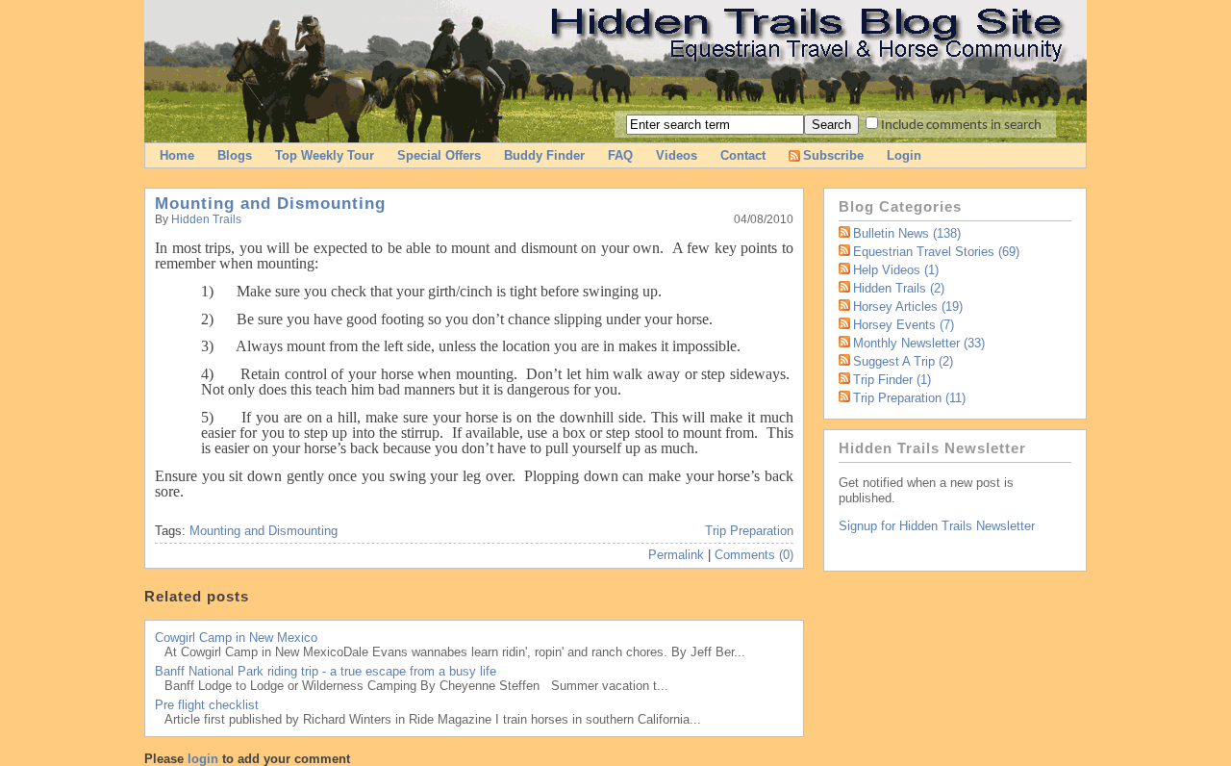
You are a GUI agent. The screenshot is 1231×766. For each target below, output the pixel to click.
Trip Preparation (749, 530)
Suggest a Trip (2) (903, 361)
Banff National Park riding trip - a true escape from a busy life (325, 671)
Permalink (676, 555)
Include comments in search (961, 125)
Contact (743, 155)
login (203, 759)
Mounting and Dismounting (270, 203)
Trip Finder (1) (892, 379)
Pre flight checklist (207, 705)
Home (177, 155)
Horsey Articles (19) (908, 306)
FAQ (620, 155)
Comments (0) (754, 555)
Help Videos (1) (896, 270)
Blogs (234, 155)
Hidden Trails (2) (898, 288)
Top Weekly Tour (324, 155)
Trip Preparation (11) (909, 398)
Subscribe (833, 155)
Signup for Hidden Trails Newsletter (937, 526)
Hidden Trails (206, 219)
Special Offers (439, 155)
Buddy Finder (544, 155)
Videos (676, 155)
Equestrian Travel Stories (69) (936, 251)
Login (904, 155)
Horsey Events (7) (903, 325)
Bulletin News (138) (907, 233)
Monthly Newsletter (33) (919, 343)
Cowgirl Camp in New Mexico (236, 637)
